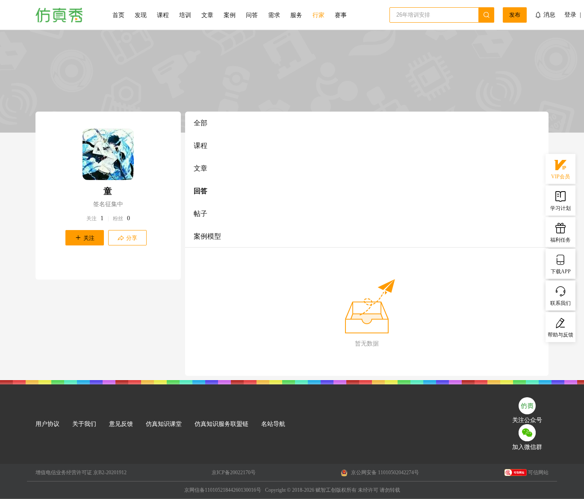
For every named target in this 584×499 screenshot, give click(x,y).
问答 (252, 15)
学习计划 (560, 208)
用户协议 (47, 424)
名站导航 (273, 424)
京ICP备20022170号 (234, 472)
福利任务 (560, 240)
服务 (296, 15)
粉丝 (118, 218)
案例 (230, 15)
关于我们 (84, 424)
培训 (185, 15)
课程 (163, 15)
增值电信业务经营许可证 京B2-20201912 (81, 472)
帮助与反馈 (560, 335)
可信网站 (538, 472)
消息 (549, 15)
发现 (141, 15)
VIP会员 (560, 177)
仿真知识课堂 (164, 424)
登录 (570, 15)
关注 (91, 218)
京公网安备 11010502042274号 (384, 472)
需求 (274, 15)
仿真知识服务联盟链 (221, 424)
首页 (118, 15)
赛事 (341, 15)
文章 (207, 15)
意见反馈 (121, 424)
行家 (318, 15)
